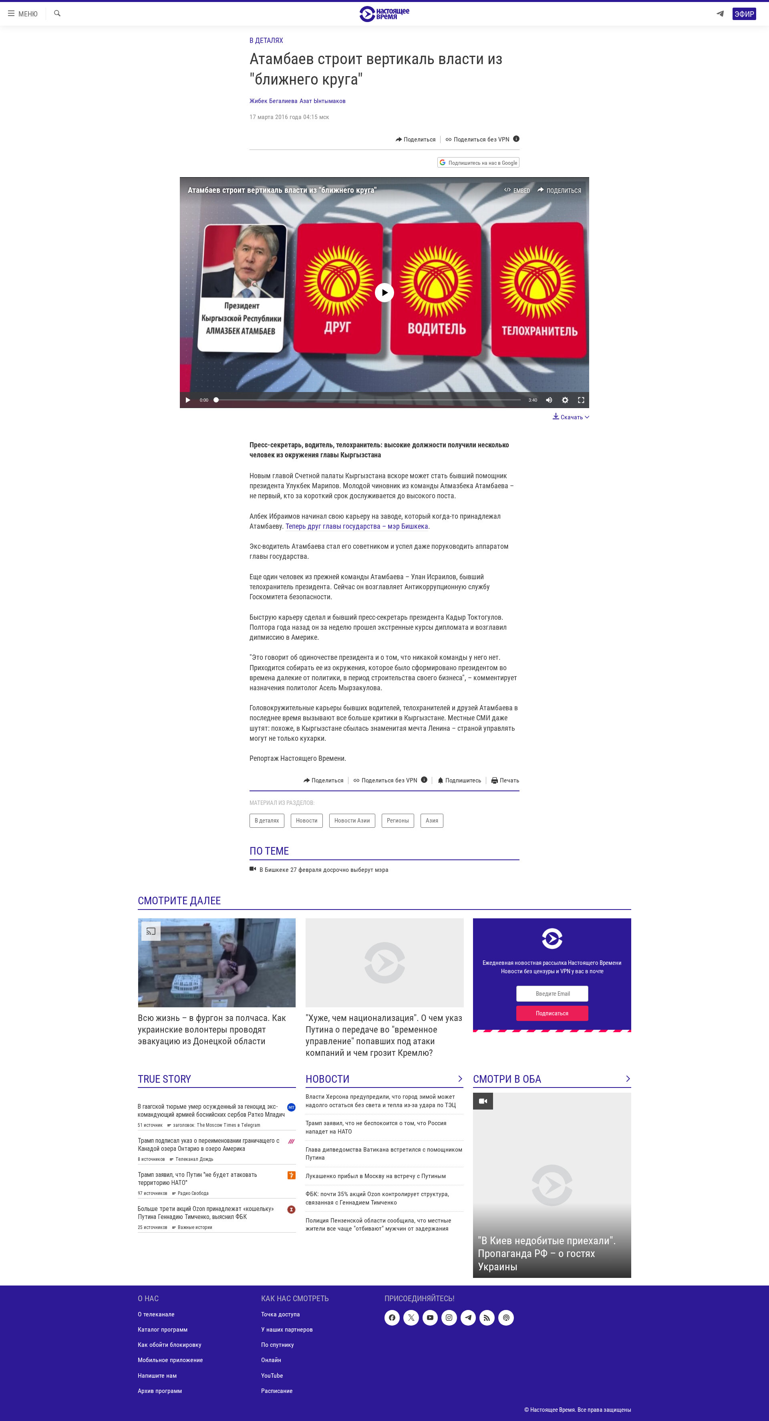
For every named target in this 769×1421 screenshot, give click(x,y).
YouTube (272, 1375)
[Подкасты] (505, 1318)
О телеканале (156, 1314)
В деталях (266, 40)
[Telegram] (720, 14)
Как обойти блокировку (169, 1345)
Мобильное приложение (170, 1360)
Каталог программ (162, 1330)
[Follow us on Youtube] (430, 1318)
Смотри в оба (507, 1079)
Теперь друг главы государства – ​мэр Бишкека (357, 526)
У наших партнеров (287, 1330)
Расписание (277, 1391)
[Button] (416, 139)
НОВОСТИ (328, 1079)
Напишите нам (157, 1375)
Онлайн (271, 1360)
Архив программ (160, 1391)
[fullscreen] (581, 400)
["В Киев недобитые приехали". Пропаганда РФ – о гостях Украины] (552, 1185)
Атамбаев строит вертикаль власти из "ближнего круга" (282, 190)
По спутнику (277, 1345)
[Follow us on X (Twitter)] (411, 1318)
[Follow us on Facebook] (392, 1318)
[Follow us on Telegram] (468, 1318)
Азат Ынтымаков (323, 101)
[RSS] (487, 1318)
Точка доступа (280, 1314)
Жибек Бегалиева (274, 101)
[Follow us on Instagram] (449, 1318)
